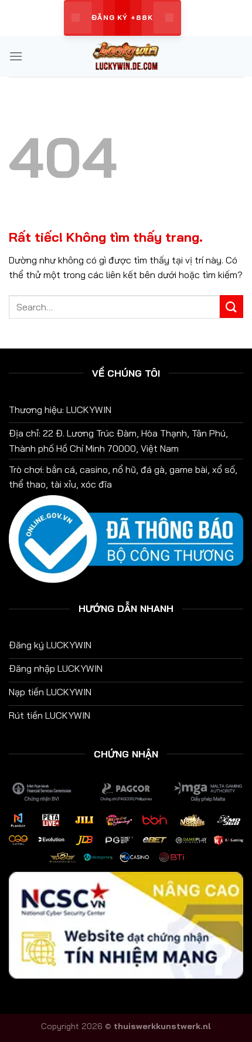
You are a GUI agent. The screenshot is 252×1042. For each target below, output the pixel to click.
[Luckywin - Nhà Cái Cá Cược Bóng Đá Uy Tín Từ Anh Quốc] (126, 56)
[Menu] (16, 56)
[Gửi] (231, 306)
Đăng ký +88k (122, 17)
